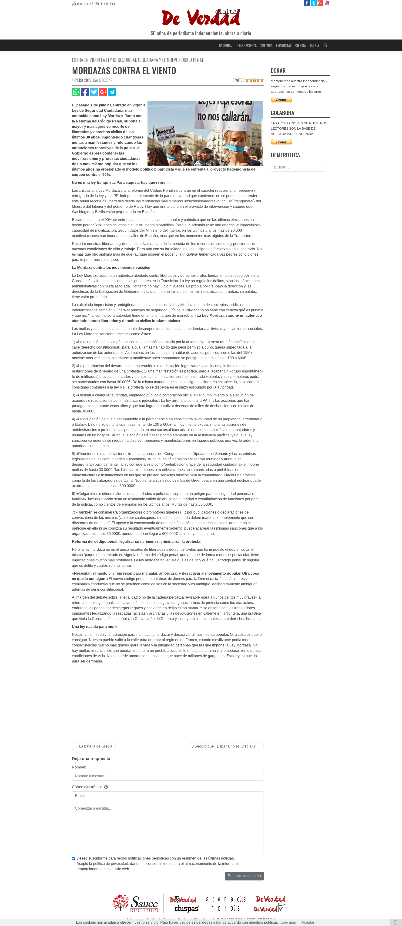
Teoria (314, 45)
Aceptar (308, 922)
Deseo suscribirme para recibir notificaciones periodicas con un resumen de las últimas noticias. (156, 858)
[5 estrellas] (262, 80)
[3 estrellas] (254, 80)
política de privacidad (110, 864)
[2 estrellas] (251, 80)
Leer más (288, 922)
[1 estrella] (247, 80)
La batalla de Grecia (95, 746)
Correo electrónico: (88, 787)
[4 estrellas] (258, 80)
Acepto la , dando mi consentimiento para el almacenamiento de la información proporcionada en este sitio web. (159, 866)
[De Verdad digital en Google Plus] (321, 3)
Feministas (283, 45)
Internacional (246, 45)
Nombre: (79, 767)
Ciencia (300, 45)
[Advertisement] (168, 699)
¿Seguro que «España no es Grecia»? (224, 746)
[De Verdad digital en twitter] (314, 3)
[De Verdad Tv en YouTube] (327, 3)
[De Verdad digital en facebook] (307, 3)
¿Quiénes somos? (82, 3)
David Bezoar (102, 80)
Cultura (266, 45)
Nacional (225, 45)
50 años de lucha (106, 3)
